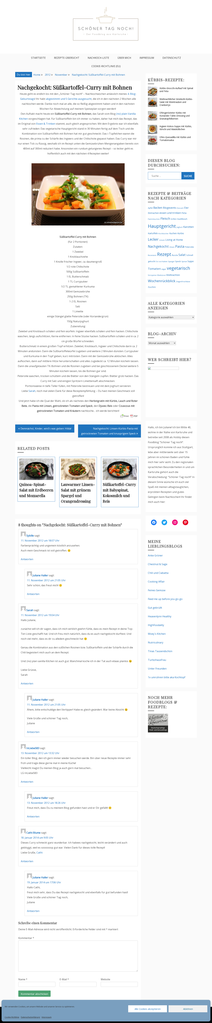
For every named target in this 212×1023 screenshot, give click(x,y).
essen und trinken (170, 213)
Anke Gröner (155, 555)
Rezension (152, 255)
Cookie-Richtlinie (12, 1017)
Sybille (30, 535)
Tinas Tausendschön (160, 651)
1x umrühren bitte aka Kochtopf (166, 677)
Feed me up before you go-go (165, 599)
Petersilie (189, 246)
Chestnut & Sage (157, 564)
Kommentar (26, 938)
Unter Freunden (157, 668)
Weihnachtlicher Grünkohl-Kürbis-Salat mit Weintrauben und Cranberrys (176, 102)
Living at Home (174, 239)
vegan (163, 269)
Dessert (180, 208)
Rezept (164, 254)
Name (22, 979)
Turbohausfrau (157, 660)
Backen (157, 207)
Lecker (153, 239)
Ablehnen (188, 1008)
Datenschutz (171, 58)
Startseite (38, 58)
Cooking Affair (156, 581)
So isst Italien (161, 261)
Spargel (171, 261)
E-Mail (64, 979)
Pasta (179, 246)
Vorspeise (152, 275)
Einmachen (153, 212)
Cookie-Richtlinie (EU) (106, 66)
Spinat (184, 261)
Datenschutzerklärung (30, 1017)
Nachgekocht (158, 246)
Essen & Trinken (45, 123)
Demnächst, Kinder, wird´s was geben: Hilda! (45, 428)
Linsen (162, 240)
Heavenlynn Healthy (159, 616)
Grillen (173, 219)
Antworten (27, 559)
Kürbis (180, 233)
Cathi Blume (33, 832)
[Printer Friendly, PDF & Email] (129, 415)
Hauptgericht (162, 226)
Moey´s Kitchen (157, 633)
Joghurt (179, 227)
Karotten (188, 227)
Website (105, 979)
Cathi (39, 852)
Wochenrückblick (161, 280)
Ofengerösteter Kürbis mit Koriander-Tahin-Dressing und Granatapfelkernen (175, 115)
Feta (184, 212)
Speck (178, 261)
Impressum (47, 1017)
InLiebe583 (32, 748)
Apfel (150, 208)
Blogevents (169, 207)
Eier (186, 207)
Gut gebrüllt (155, 607)
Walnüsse (161, 275)
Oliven (172, 247)
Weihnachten (173, 274)
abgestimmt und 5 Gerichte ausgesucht (69, 99)
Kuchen (173, 233)
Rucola (175, 255)
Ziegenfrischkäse (183, 281)
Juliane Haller (40, 575)
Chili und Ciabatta (158, 573)
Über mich (124, 58)
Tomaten (154, 269)
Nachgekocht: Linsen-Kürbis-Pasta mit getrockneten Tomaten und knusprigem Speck (109, 431)
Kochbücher (163, 233)
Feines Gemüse (156, 590)
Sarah (32, 391)
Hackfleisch (182, 219)
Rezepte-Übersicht (66, 58)
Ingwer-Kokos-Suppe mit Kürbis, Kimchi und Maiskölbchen (176, 128)
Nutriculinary (155, 642)
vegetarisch (178, 268)
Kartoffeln (153, 233)
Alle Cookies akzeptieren (148, 1008)
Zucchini (152, 287)
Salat (182, 255)
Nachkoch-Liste (98, 58)
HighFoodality (156, 625)
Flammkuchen (154, 219)
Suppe (190, 261)
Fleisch (165, 218)
